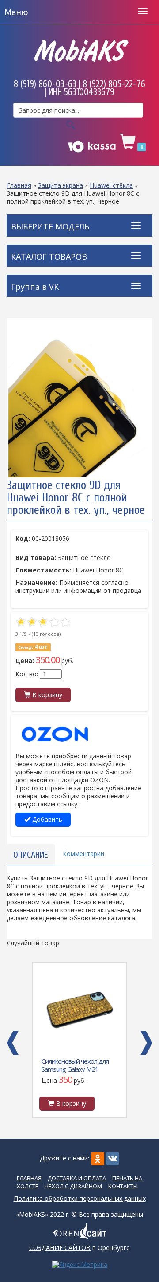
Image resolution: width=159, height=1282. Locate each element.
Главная (19, 185)
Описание (30, 855)
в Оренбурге (79, 1247)
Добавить (46, 819)
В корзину (46, 694)
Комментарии (83, 853)
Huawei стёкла (111, 185)
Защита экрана (60, 185)
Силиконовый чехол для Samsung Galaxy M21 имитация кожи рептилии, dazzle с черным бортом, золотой (78, 1065)
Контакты (123, 1186)
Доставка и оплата (77, 1178)
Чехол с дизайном (73, 1186)
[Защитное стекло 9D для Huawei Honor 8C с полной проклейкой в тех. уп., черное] (79, 406)
